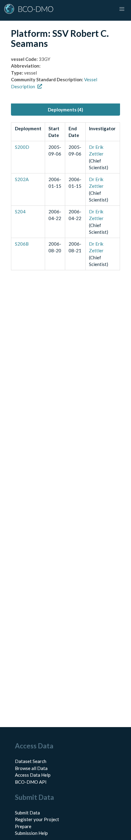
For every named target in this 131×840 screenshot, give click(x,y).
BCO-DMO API (31, 782)
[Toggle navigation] (122, 9)
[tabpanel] (65, 196)
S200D (22, 147)
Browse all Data (31, 768)
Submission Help (31, 833)
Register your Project (37, 819)
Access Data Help (33, 775)
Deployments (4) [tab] (65, 109)
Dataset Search (30, 761)
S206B (22, 244)
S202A (22, 179)
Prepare (23, 826)
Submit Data (27, 812)
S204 (20, 211)
